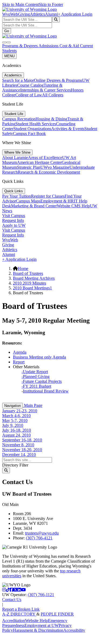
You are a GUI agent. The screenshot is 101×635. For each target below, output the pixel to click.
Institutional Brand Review (46, 391)
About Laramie (15, 157)
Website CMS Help (73, 206)
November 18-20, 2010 (22, 449)
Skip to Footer (51, 4)
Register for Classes (48, 196)
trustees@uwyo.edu (42, 533)
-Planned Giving (36, 376)
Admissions (49, 45)
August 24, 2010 (16, 435)
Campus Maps (28, 201)
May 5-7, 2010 (14, 420)
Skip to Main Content (20, 4)
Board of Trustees (28, 273)
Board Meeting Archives (34, 278)
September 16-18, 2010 (22, 440)
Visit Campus (13, 215)
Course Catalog (30, 85)
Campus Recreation (19, 119)
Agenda (19, 352)
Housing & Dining (51, 119)
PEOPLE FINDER (57, 614)
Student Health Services (35, 123)
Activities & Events (67, 128)
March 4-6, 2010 (16, 415)
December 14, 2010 (19, 454)
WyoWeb (10, 14)
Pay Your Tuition (16, 196)
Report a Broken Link (21, 609)
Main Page (32, 405)
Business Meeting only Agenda (39, 357)
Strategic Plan (28, 167)
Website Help (36, 620)
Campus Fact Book (29, 133)
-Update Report (35, 371)
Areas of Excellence (45, 157)
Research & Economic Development (49, 172)
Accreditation (13, 620)
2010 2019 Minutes (29, 283)
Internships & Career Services (45, 90)
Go (6, 31)
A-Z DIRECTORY (19, 614)
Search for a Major (18, 80)
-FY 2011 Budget (36, 386)
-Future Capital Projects (42, 381)
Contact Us (11, 599)
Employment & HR (57, 201)
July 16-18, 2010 (16, 430)
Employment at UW (42, 625)
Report (19, 362)
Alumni (51, 14)
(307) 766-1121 (41, 594)
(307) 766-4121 (39, 538)
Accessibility (74, 630)
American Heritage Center (39, 162)
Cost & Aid (70, 45)
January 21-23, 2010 (19, 410)
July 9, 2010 (12, 425)
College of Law (28, 95)
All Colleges (52, 95)
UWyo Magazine (54, 167)
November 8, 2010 (18, 445)
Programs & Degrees (20, 45)
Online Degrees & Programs (58, 80)
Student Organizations (32, 128)
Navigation (12, 406)
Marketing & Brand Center (34, 206)
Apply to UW (14, 225)
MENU (9, 56)
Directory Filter (15, 465)
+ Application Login (75, 14)
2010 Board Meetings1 (32, 288)
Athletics (37, 14)
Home (23, 268)
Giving (24, 14)
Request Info (13, 220)
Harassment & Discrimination (38, 630)
